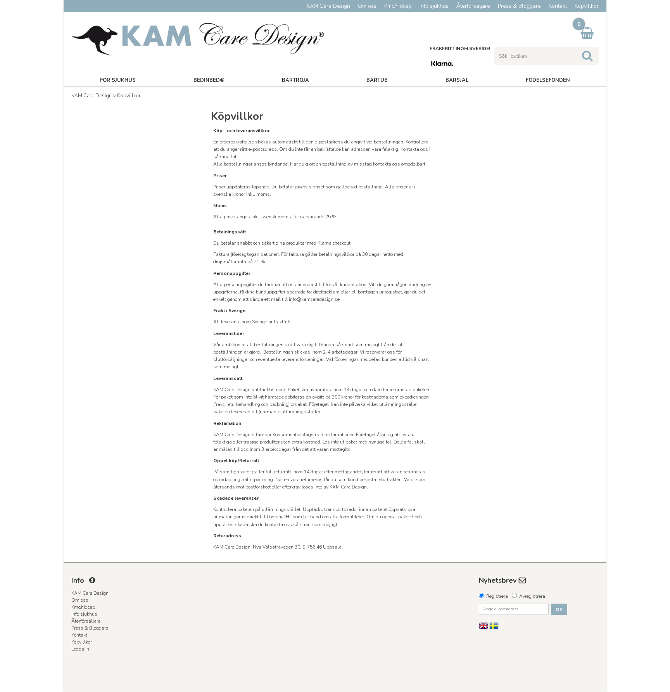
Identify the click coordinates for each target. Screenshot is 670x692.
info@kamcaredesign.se (314, 299)
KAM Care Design (91, 95)
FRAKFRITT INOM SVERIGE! (460, 48)
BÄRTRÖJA (295, 80)
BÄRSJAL (457, 80)
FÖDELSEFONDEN (548, 80)
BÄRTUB (377, 80)
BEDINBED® (208, 80)
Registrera (497, 596)
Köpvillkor (129, 95)
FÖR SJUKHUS (118, 80)
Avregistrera (532, 596)
